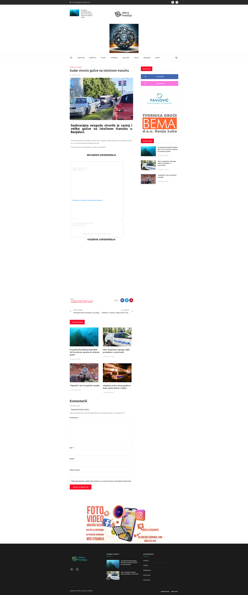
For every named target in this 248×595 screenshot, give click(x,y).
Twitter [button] (86, 409)
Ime (72, 447)
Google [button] (81, 409)
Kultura (126, 58)
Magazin (147, 58)
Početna (81, 58)
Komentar (74, 417)
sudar (89, 302)
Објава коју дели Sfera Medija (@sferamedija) (97, 234)
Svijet (136, 58)
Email (72, 458)
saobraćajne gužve (79, 302)
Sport (157, 58)
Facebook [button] (74, 409)
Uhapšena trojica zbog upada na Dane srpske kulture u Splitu (116, 386)
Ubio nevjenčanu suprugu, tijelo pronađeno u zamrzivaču (116, 351)
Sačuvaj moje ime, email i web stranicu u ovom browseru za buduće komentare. (101, 481)
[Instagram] (177, 2)
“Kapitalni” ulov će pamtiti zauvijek (84, 385)
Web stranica (75, 470)
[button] (176, 57)
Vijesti (103, 58)
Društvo (92, 58)
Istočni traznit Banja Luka (82, 301)
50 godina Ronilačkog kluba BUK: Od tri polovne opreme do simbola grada (87, 13)
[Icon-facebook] (172, 2)
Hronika (114, 58)
